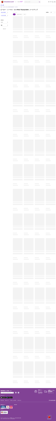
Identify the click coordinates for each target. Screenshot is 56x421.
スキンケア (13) (3, 12)
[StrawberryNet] (7, 2)
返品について (7, 400)
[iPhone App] (4, 398)
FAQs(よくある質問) (13, 400)
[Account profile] (52, 1)
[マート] (20, 2)
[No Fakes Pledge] (11, 408)
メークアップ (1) (3, 15)
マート (25, 14)
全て (14, 14)
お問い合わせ (19, 400)
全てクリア (4, 28)
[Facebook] (16, 393)
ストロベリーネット (19, 14)
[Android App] (10, 398)
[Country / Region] (48, 1)
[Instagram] (18, 393)
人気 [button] (51, 12)
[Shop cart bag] (54, 1)
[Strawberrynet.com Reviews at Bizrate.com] (3, 408)
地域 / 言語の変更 (52, 400)
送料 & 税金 (2, 400)
